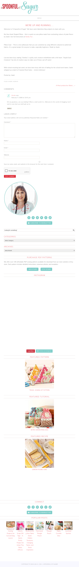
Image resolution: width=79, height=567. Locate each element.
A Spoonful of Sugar (20, 8)
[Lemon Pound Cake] (39, 453)
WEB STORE (33, 269)
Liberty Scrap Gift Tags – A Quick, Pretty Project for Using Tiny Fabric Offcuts (20, 540)
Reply (9, 108)
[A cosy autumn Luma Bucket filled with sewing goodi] (21, 336)
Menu (39, 18)
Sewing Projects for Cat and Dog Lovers (10, 534)
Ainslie (13, 95)
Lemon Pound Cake (39, 469)
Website (6, 155)
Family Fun (29, 37)
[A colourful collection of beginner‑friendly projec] (21, 311)
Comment (7, 122)
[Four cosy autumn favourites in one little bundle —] (57, 290)
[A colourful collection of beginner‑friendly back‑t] (57, 335)
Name (6, 140)
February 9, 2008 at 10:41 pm (20, 97)
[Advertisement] (41, 480)
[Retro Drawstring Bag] (39, 413)
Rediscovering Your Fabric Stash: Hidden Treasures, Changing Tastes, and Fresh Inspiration (30, 540)
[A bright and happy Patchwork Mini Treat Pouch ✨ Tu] (57, 313)
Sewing (15, 81)
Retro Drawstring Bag (39, 430)
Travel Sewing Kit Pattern (39, 390)
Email (6, 147)
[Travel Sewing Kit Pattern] (39, 373)
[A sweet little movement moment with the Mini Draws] (21, 290)
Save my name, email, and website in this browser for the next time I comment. (29, 164)
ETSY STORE (46, 269)
